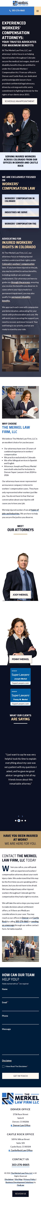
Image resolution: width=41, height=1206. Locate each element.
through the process (20, 282)
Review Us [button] (20, 1193)
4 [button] (25, 820)
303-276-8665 (18, 10)
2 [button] (19, 820)
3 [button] (22, 820)
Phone (5, 1016)
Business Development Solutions (19, 1182)
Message (6, 1029)
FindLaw (20, 1185)
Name (4, 989)
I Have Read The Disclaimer (16, 1066)
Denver (25, 918)
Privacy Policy (30, 1179)
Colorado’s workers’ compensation (18, 264)
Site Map (18, 1179)
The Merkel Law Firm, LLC (22, 1173)
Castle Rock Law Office (21, 1150)
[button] (37, 11)
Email (5, 1002)
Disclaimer (7, 1060)
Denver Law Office (21, 1125)
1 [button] (15, 820)
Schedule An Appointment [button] (19, 101)
